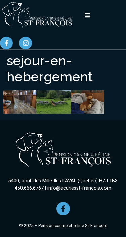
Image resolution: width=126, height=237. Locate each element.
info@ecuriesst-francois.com (79, 188)
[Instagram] (25, 43)
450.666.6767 (29, 188)
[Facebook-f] (6, 43)
